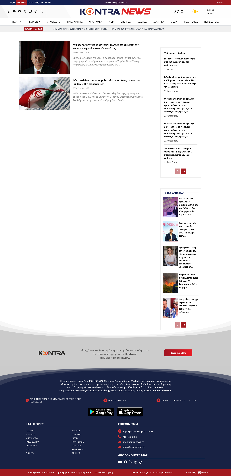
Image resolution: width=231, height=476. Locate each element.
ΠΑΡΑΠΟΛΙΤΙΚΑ (75, 21)
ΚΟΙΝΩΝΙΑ (34, 21)
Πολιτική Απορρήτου (81, 472)
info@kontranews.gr (133, 441)
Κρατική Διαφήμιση (103, 472)
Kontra (151, 384)
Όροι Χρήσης (63, 472)
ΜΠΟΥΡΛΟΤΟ (53, 21)
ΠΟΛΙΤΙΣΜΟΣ (191, 21)
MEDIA (174, 21)
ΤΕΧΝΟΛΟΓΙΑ (78, 449)
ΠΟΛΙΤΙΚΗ (17, 21)
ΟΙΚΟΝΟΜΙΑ (95, 21)
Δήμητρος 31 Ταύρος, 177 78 (137, 431)
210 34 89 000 (129, 436)
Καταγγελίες (33, 2)
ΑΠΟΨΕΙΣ (76, 453)
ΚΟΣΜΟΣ (142, 21)
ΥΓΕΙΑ (111, 21)
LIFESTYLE (76, 445)
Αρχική (12, 2)
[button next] (183, 171)
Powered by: (194, 472)
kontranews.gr (97, 380)
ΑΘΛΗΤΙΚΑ (158, 21)
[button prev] (177, 171)
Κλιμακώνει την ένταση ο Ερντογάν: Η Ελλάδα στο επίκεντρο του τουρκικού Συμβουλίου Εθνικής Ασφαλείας (106, 46)
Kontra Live (21, 2)
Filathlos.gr (104, 390)
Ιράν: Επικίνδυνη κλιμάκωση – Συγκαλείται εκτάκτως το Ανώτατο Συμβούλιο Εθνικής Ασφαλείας (106, 82)
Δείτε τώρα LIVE (178, 353)
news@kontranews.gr (133, 446)
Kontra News (95, 387)
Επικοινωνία (46, 2)
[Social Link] (8, 11)
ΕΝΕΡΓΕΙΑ (126, 21)
